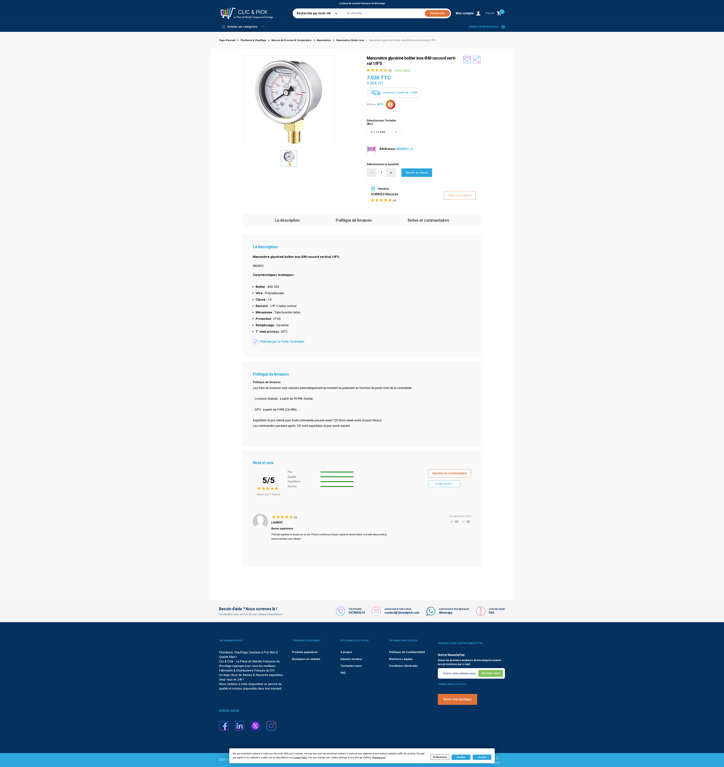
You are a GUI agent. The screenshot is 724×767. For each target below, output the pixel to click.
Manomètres (324, 40)
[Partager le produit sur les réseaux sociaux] (477, 59)
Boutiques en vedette (306, 659)
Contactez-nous (351, 666)
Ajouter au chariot (417, 172)
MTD (380, 104)
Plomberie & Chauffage (253, 40)
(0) (456, 521)
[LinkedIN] (239, 725)
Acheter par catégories (242, 26)
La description (287, 220)
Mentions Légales (401, 659)
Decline (461, 757)
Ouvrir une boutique (457, 699)
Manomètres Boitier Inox (350, 40)
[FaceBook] (224, 725)
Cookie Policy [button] (300, 757)
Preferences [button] (378, 757)
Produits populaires (305, 652)
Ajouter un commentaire (449, 473)
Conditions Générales (403, 666)
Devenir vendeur (351, 659)
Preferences (440, 757)
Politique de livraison (354, 220)
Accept (482, 757)
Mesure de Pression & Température (291, 40)
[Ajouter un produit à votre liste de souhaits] (467, 59)
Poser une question (459, 195)
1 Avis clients (402, 70)
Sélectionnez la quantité (383, 164)
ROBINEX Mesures (384, 194)
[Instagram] (271, 725)
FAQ (491, 612)
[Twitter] (255, 725)
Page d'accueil (227, 40)
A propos (346, 652)
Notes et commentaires (428, 220)
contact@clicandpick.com (401, 612)
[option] (289, 158)
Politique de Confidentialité (407, 652)
